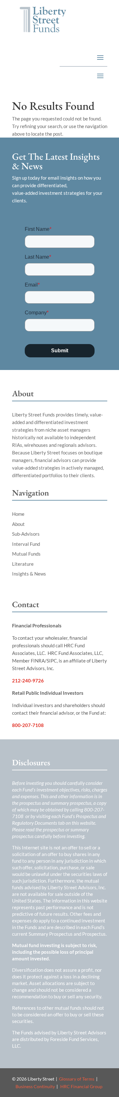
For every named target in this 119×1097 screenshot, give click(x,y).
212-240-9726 (28, 680)
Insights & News (29, 573)
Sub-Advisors (26, 534)
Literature (23, 564)
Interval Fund (26, 544)
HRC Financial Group (81, 1086)
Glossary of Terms (76, 1079)
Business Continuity (35, 1086)
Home (18, 514)
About (18, 524)
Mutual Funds (26, 554)
